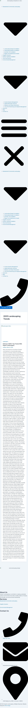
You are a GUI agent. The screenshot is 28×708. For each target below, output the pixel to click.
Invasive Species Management (11, 102)
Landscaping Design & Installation (11, 48)
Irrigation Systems (7, 55)
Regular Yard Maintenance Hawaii (11, 53)
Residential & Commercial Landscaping (8, 601)
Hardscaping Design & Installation (11, 50)
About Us (5, 108)
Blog (4, 109)
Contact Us (5, 111)
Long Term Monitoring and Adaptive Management (15, 106)
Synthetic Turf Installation (9, 52)
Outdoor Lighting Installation (9, 56)
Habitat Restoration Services (10, 103)
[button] (14, 142)
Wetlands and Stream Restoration (11, 105)
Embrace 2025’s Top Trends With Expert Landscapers (12, 344)
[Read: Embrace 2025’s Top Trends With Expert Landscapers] (14, 332)
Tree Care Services (7, 58)
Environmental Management (6, 607)
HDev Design (7, 705)
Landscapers (5, 341)
